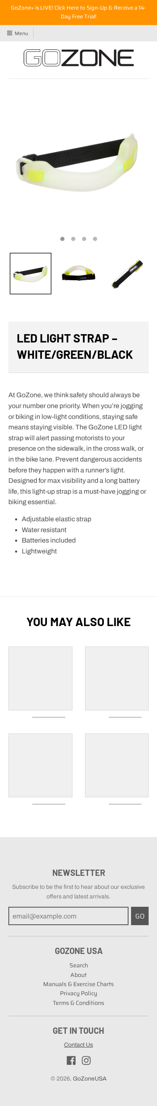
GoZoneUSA (90, 1079)
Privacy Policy (78, 993)
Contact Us (78, 1045)
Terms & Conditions (78, 1002)
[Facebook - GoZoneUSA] (71, 1060)
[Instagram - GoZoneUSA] (86, 1060)
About (78, 974)
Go (139, 916)
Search (78, 965)
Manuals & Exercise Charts (78, 984)
